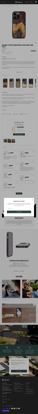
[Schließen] (32, 199)
